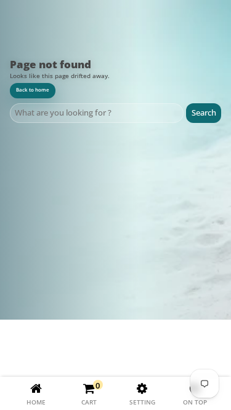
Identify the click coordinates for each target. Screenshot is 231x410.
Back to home (32, 90)
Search (204, 112)
